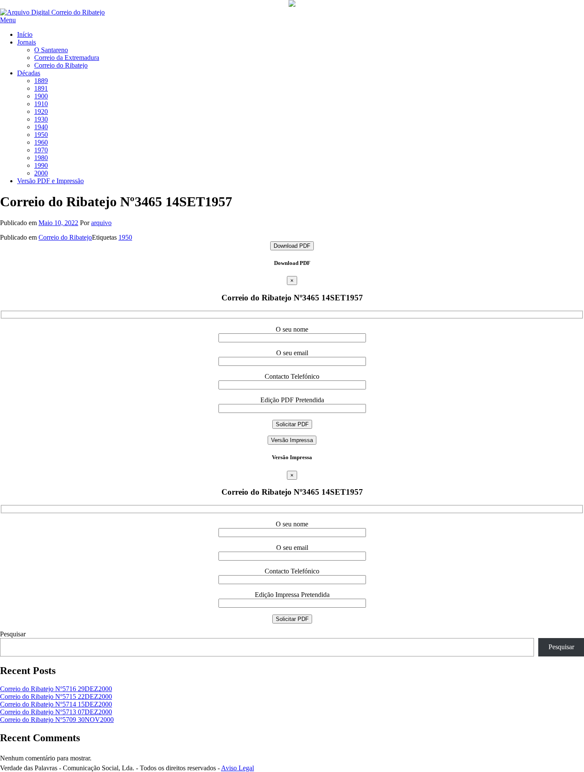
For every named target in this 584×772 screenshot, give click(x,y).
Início (24, 34)
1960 (41, 142)
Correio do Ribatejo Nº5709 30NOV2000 (57, 719)
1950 (41, 134)
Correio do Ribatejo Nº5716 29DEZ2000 (56, 688)
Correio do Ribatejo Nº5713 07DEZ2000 (56, 712)
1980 (41, 157)
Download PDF (292, 246)
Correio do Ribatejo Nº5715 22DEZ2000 (56, 696)
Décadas (28, 73)
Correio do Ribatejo (61, 65)
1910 (41, 103)
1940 (41, 127)
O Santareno (51, 49)
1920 (41, 111)
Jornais (26, 42)
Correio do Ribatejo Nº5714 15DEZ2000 (56, 704)
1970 (41, 150)
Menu (8, 20)
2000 (41, 173)
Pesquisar (13, 634)
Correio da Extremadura (66, 57)
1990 (41, 165)
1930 (41, 119)
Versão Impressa (292, 440)
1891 (41, 88)
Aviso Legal (237, 768)
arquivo (101, 222)
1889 (41, 80)
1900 (41, 96)
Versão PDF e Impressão (50, 180)
